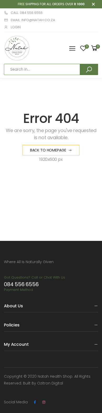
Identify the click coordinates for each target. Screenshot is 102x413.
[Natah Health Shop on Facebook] (35, 402)
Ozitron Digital (50, 383)
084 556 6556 (21, 284)
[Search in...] (89, 69)
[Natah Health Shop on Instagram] (44, 402)
